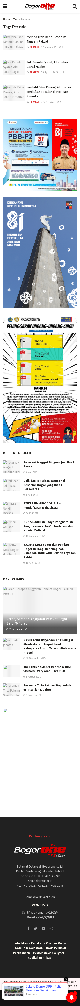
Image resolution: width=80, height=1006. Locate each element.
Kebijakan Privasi (40, 958)
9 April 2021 (31, 472)
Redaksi (34, 47)
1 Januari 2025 (50, 47)
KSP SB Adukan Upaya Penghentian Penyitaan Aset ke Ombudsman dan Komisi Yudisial (48, 526)
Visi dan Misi (54, 943)
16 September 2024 (35, 536)
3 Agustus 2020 (33, 677)
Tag (15, 19)
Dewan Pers (40, 905)
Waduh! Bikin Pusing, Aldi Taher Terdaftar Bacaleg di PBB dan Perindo (49, 91)
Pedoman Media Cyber (48, 953)
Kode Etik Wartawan (28, 948)
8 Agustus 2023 (50, 72)
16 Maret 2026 (32, 563)
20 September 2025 (35, 658)
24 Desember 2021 (17, 629)
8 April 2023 (31, 495)
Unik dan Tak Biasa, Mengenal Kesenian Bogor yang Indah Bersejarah (44, 485)
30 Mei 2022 (31, 513)
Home (6, 19)
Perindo (25, 19)
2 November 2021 (34, 695)
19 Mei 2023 (49, 102)
